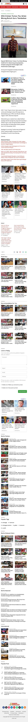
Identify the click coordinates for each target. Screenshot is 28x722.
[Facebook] (3, 707)
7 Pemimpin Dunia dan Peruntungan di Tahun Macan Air (15, 693)
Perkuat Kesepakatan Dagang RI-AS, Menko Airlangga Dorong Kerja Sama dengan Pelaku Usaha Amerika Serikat (18, 637)
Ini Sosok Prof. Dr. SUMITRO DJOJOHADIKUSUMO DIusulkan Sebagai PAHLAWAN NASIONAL (12, 595)
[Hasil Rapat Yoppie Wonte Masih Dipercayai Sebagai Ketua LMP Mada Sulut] (21, 289)
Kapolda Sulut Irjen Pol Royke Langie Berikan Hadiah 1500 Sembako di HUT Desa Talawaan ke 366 (18, 453)
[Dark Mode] (24, 4)
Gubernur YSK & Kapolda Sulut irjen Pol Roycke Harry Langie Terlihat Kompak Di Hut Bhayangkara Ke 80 (17, 499)
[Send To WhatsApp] (26, 252)
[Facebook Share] (14, 252)
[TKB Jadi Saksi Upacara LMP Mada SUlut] (7, 275)
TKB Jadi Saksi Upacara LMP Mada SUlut (10, 149)
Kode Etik (6, 713)
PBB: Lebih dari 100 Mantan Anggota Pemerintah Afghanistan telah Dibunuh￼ (14, 683)
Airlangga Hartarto (6, 525)
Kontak (24, 711)
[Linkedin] (11, 707)
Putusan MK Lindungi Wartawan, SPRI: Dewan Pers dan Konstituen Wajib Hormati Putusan (13, 600)
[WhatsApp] (17, 707)
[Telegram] (22, 707)
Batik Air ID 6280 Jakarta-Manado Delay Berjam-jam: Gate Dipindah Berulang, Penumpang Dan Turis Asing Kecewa (14, 153)
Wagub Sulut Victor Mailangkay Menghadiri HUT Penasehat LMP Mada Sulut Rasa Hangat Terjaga (17, 506)
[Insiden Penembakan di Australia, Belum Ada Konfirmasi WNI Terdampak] (4, 650)
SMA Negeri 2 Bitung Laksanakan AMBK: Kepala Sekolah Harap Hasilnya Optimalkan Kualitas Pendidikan (6, 240)
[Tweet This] (17, 252)
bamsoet (12, 522)
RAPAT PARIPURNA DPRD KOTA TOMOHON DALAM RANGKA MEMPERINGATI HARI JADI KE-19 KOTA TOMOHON (15, 673)
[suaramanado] (7, 4)
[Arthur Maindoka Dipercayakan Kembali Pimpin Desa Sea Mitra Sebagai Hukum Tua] (7, 577)
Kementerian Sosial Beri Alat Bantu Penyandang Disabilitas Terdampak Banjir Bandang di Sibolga (17, 643)
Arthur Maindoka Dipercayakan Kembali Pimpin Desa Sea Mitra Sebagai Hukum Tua (6, 583)
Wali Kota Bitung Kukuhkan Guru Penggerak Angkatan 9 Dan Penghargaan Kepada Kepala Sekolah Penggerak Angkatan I (6, 229)
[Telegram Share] (23, 252)
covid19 (4, 528)
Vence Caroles (6, 20)
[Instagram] (9, 707)
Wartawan (18, 711)
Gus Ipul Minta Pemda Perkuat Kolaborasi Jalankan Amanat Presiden (13, 605)
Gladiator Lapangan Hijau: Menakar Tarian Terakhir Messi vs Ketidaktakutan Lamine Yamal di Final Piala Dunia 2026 (17, 486)
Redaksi (12, 711)
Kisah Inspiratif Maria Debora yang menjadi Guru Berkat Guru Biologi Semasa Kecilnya (20, 227)
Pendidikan (3, 13)
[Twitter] (6, 707)
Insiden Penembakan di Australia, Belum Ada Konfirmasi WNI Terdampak (17, 650)
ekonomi (22, 525)
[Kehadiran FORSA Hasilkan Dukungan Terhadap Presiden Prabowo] (21, 564)
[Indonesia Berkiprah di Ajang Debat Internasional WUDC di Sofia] (4, 631)
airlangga (4, 522)
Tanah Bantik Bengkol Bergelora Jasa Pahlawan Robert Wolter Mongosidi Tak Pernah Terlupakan (12, 157)
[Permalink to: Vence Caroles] (2, 21)
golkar (15, 525)
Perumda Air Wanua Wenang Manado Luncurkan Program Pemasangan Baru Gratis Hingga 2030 (15, 668)
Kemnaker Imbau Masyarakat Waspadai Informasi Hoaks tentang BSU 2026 (13, 615)
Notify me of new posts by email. (10, 388)
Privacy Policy (13, 713)
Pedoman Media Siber (14, 714)
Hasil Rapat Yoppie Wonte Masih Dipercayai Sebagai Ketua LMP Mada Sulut (13, 160)
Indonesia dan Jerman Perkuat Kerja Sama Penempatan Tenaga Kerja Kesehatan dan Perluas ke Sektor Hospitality (17, 656)
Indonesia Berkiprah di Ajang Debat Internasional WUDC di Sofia (17, 630)
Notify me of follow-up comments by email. (12, 384)
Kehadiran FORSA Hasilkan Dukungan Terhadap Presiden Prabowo (19, 570)
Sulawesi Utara (10, 13)
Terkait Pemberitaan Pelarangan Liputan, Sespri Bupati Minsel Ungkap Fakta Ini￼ (14, 688)
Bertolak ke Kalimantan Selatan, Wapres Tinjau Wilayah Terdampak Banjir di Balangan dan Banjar (13, 620)
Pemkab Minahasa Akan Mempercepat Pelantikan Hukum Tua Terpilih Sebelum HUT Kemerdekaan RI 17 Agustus (18, 512)
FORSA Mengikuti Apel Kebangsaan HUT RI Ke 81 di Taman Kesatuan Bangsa (13, 147)
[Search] (26, 4)
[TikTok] (19, 707)
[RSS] (25, 707)
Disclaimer (21, 713)
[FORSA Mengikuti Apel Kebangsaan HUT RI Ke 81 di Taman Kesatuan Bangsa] (21, 261)
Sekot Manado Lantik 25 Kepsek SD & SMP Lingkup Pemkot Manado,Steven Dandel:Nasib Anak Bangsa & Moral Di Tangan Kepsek (14, 143)
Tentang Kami (5, 711)
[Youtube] (14, 707)
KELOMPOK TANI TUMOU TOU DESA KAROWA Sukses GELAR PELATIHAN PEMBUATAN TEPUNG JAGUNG (17, 447)
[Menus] (2, 4)
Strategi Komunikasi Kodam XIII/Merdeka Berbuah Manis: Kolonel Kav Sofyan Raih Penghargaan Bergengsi (20, 583)
